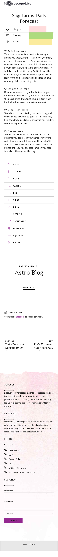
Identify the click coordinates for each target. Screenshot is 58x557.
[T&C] (5, 463)
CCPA (10, 454)
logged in (20, 316)
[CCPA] (5, 454)
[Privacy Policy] (5, 450)
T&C (10, 463)
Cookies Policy (14, 459)
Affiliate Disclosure (17, 468)
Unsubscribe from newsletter (21, 472)
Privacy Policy (14, 450)
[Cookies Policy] (5, 458)
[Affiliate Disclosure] (5, 467)
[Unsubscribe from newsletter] (5, 472)
